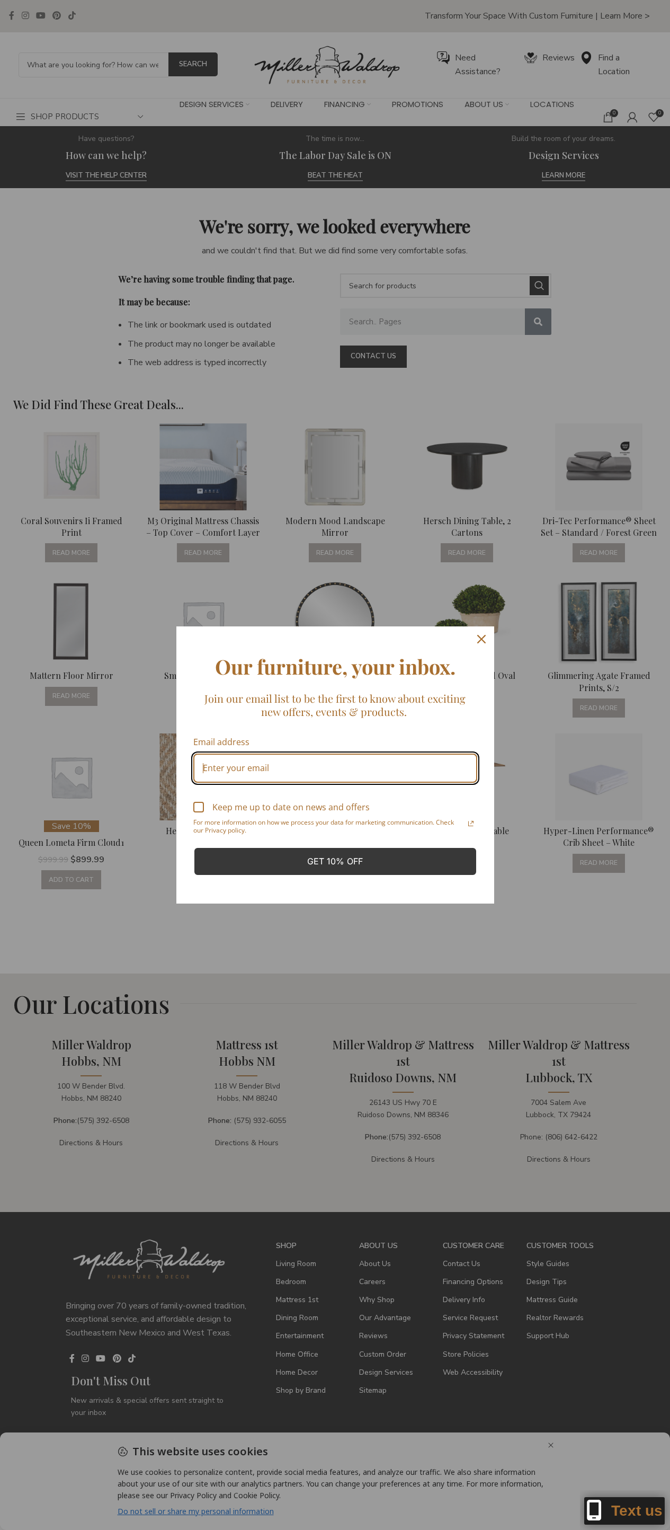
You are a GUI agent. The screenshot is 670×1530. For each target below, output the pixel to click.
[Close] (481, 639)
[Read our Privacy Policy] (470, 823)
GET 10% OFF (335, 861)
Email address (221, 742)
